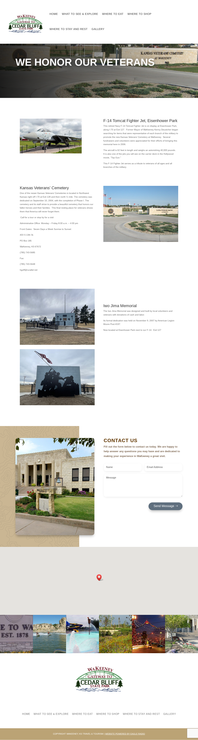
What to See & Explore (80, 14)
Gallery (98, 29)
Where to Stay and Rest (69, 29)
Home (54, 14)
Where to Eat (112, 14)
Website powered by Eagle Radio (125, 734)
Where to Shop (139, 14)
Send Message (164, 506)
